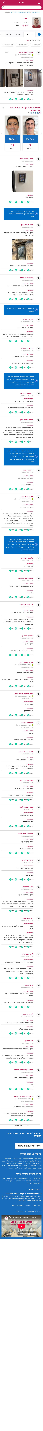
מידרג (21, 3)
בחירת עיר (34, 116)
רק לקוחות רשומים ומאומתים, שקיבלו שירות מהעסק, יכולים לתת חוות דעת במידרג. (21, 217)
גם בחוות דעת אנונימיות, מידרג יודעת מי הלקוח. (20, 313)
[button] (2, 137)
